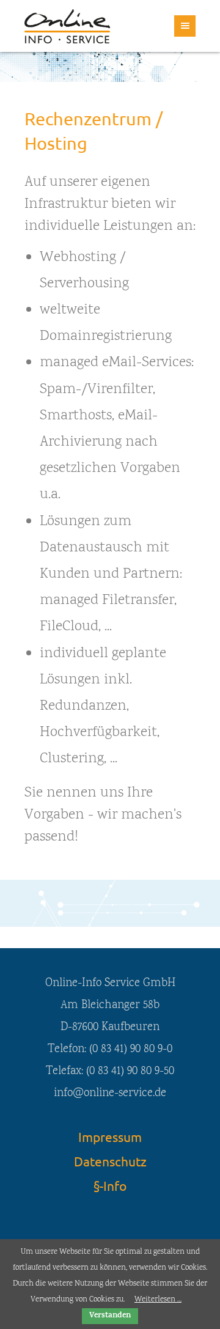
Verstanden (110, 1315)
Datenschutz (110, 1161)
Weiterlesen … (158, 1299)
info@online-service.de (110, 1093)
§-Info (110, 1185)
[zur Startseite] (67, 26)
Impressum (110, 1136)
